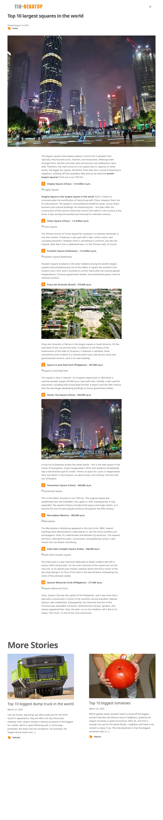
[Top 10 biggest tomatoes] (122, 676)
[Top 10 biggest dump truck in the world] (41, 676)
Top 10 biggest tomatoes (110, 703)
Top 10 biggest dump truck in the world (41, 703)
